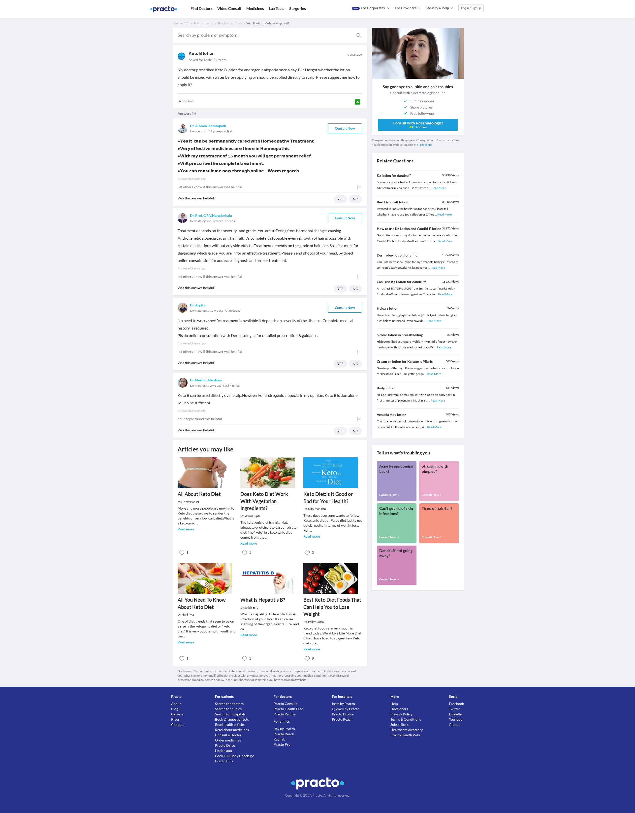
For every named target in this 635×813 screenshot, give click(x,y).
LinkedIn (455, 714)
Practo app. (425, 145)
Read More (439, 188)
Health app (223, 750)
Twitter (454, 709)
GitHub (454, 724)
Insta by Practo (343, 704)
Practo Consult (285, 704)
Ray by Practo (284, 729)
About (176, 704)
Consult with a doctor (200, 23)
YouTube (455, 719)
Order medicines (228, 740)
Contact (177, 724)
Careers (177, 714)
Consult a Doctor (228, 735)
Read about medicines (232, 730)
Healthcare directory (406, 730)
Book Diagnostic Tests (232, 719)
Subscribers (399, 724)
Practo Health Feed (288, 709)
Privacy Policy (401, 714)
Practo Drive (225, 745)
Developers (399, 709)
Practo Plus (224, 761)
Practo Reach (284, 734)
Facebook (456, 704)
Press (175, 719)
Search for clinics (228, 709)
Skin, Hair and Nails (230, 23)
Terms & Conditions (405, 719)
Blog (174, 709)
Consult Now (345, 128)
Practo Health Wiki (405, 735)
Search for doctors (229, 704)
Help (394, 704)
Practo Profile (284, 714)
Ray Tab (279, 739)
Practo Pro (282, 744)
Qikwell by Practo (345, 709)
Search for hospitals (230, 714)
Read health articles (230, 724)
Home (178, 23)
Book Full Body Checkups (234, 756)
